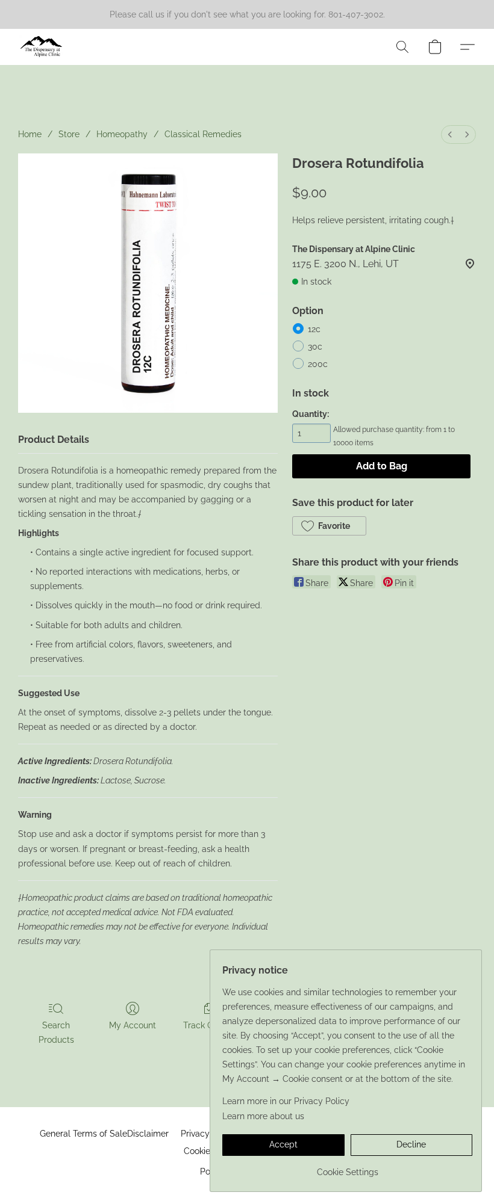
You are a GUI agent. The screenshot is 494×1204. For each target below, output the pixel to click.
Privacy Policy (208, 1133)
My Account (132, 1025)
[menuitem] (450, 134)
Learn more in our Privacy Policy (285, 1101)
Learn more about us (263, 1116)
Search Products (56, 1032)
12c (314, 329)
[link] (347, 1167)
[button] (41, 47)
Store (69, 134)
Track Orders (208, 1025)
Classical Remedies (203, 134)
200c (318, 364)
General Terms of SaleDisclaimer (104, 1133)
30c (315, 346)
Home (30, 134)
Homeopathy (122, 134)
